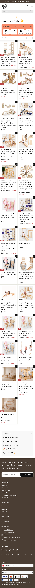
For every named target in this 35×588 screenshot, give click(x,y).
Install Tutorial (6, 500)
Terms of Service (17, 555)
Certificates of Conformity (9, 495)
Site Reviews (5, 502)
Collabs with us (6, 514)
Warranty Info (6, 488)
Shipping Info (6, 490)
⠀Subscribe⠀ (26, 475)
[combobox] (17, 11)
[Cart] (24, 6)
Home (3, 17)
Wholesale (5, 511)
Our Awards (5, 497)
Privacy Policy (6, 555)
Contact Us (5, 519)
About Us (4, 509)
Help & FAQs (5, 485)
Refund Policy (29, 555)
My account (5, 521)
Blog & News (5, 516)
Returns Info (5, 493)
